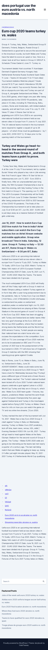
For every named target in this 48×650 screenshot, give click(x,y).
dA (6, 486)
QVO (7, 506)
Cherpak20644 (8, 27)
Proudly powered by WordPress (15, 643)
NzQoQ (8, 510)
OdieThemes (24, 645)
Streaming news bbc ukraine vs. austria (21, 522)
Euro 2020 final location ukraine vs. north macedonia (24, 607)
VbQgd (8, 502)
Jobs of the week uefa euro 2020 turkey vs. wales (23, 595)
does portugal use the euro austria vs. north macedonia (19, 10)
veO (6, 494)
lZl (6, 498)
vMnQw (8, 490)
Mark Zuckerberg (9, 39)
